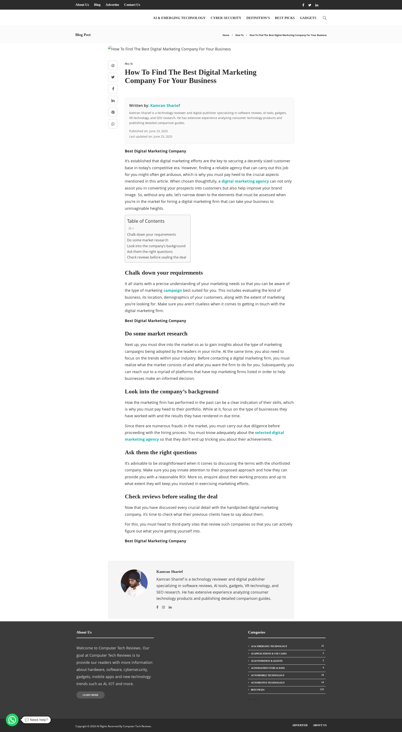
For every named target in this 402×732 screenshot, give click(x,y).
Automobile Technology (287, 675)
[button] (12, 720)
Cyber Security (226, 18)
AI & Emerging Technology (179, 18)
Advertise (112, 4)
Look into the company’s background (156, 246)
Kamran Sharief (165, 105)
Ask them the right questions (150, 251)
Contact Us (132, 4)
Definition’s (258, 18)
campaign (173, 290)
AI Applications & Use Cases (287, 653)
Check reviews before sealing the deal (156, 257)
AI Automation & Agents (287, 660)
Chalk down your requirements (151, 234)
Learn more (90, 695)
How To (239, 35)
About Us (82, 4)
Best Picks (285, 18)
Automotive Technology (287, 682)
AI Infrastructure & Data (287, 667)
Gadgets (308, 18)
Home (226, 35)
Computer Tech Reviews (137, 726)
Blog (97, 4)
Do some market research (147, 240)
